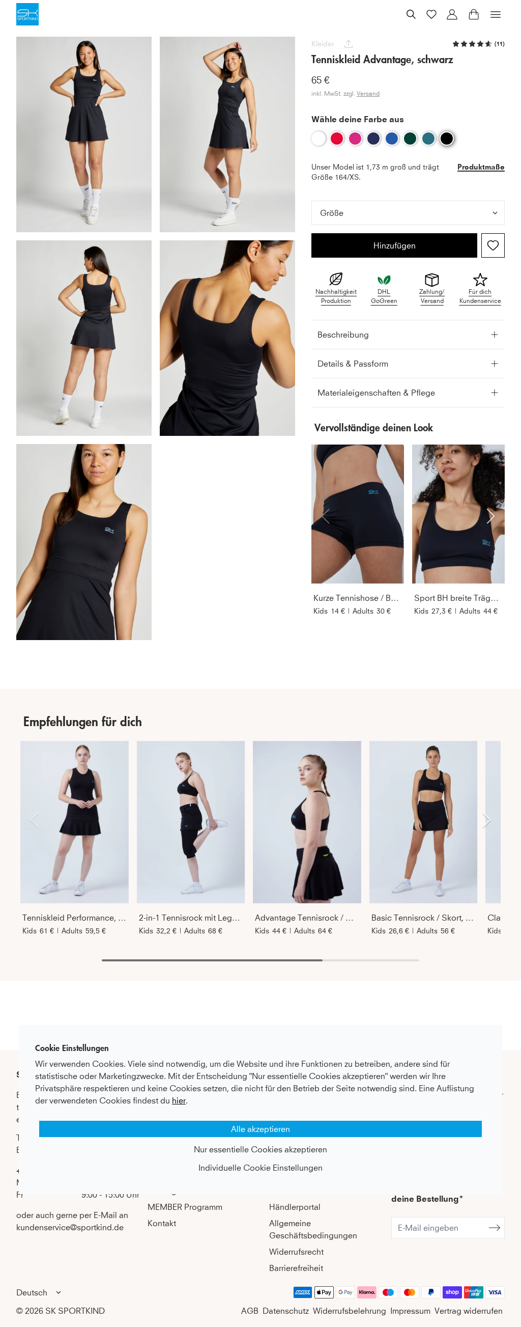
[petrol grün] (428, 138)
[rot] (337, 138)
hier (179, 1100)
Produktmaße (481, 166)
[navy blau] (373, 138)
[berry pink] (355, 138)
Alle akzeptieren (260, 1129)
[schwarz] (447, 138)
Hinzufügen (394, 245)
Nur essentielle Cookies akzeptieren (260, 1149)
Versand (368, 93)
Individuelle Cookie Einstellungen (260, 1168)
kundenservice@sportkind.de (70, 1227)
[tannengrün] (410, 138)
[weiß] (318, 138)
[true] (493, 245)
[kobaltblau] (392, 138)
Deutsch (31, 1292)
